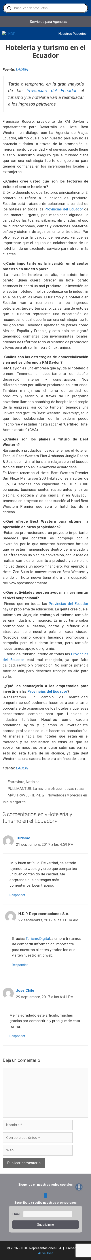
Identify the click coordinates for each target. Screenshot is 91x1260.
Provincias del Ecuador (51, 90)
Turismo (23, 838)
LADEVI (22, 69)
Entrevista (16, 782)
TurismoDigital (38, 938)
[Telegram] (45, 1195)
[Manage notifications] (79, 1187)
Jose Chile (25, 990)
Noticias (33, 782)
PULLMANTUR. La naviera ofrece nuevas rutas (46, 788)
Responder (17, 895)
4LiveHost (45, 1253)
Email (16, 1214)
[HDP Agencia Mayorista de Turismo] (10, 33)
